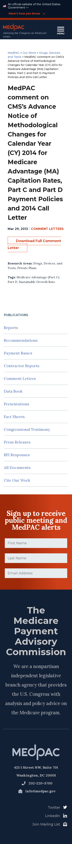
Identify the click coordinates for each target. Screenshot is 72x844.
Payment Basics (18, 353)
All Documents (17, 467)
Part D (12, 282)
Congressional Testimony (27, 429)
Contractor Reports (21, 365)
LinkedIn (52, 816)
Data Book (13, 391)
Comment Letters (20, 378)
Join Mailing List (46, 824)
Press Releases (17, 442)
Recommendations (21, 340)
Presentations (16, 403)
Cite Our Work (17, 480)
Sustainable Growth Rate (37, 282)
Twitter (54, 807)
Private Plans (26, 268)
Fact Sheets (14, 416)
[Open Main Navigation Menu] (60, 31)
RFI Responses (17, 454)
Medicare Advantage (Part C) (38, 277)
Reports (11, 327)
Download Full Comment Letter (34, 244)
